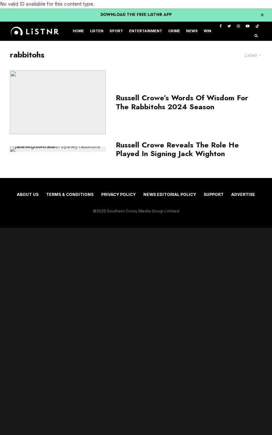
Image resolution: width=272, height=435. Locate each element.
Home (78, 31)
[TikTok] (257, 26)
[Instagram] (238, 26)
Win (207, 31)
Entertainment (145, 31)
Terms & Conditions (70, 194)
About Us (27, 194)
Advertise (243, 194)
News (192, 31)
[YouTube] (247, 26)
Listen (96, 31)
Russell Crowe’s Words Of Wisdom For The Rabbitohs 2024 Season (182, 102)
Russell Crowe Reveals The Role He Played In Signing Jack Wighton (177, 149)
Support (214, 194)
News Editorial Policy (169, 194)
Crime (174, 31)
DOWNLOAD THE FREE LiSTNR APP (136, 15)
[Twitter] (229, 26)
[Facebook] (220, 26)
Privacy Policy (118, 194)
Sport (116, 31)
